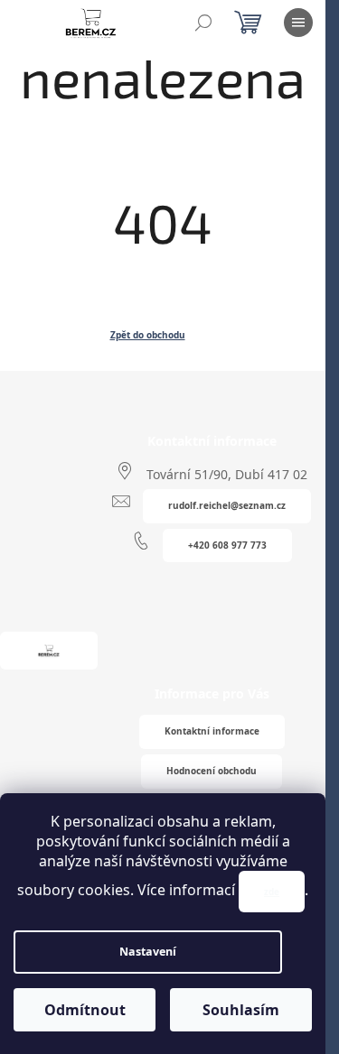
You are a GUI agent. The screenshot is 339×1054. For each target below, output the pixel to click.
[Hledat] (203, 23)
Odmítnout (85, 1010)
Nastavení (147, 951)
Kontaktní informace (212, 731)
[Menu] (298, 23)
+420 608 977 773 (227, 545)
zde (271, 891)
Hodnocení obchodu (211, 770)
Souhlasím (240, 1010)
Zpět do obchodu (147, 334)
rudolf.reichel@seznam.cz (227, 505)
